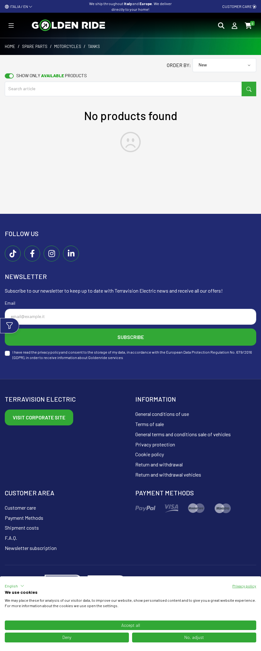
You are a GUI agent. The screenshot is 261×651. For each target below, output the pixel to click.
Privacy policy (244, 586)
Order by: (179, 65)
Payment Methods (24, 518)
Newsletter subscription (31, 548)
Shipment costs (22, 528)
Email (10, 303)
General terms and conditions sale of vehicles (183, 434)
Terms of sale (149, 424)
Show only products (51, 75)
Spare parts (34, 46)
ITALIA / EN (19, 6)
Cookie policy (149, 454)
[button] (14, 585)
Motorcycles (67, 46)
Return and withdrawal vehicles (168, 474)
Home (10, 46)
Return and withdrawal (159, 464)
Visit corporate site (39, 417)
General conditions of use (162, 414)
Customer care (237, 6)
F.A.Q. (11, 538)
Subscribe (130, 337)
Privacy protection (155, 444)
